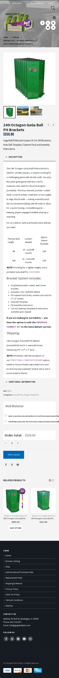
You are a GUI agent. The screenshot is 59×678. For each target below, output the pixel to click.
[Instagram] (53, 27)
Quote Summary (37, 3)
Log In (50, 3)
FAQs (8, 566)
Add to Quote (14, 454)
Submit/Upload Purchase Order (19, 572)
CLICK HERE (34, 271)
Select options (15, 528)
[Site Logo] (18, 22)
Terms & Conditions (14, 600)
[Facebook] (42, 23)
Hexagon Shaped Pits (48, 516)
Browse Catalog (13, 561)
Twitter (11, 464)
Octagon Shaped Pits (31, 395)
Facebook (6, 464)
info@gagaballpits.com (19, 625)
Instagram (30, 638)
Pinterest (17, 464)
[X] (48, 23)
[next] (53, 125)
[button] (53, 8)
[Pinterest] (53, 23)
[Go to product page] (15, 500)
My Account (16, 3)
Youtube (24, 638)
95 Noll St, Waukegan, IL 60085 (25, 618)
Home (8, 555)
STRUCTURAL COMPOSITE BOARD (26, 360)
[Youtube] (48, 27)
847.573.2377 (15, 622)
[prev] (48, 125)
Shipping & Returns (14, 583)
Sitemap (9, 605)
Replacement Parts (14, 577)
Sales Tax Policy (13, 594)
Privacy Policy (12, 589)
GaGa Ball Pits (18, 395)
